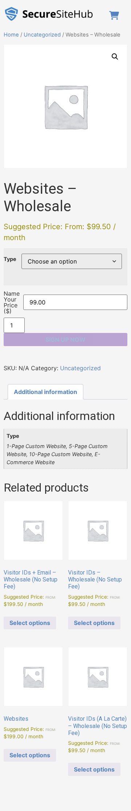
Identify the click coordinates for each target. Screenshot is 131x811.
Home (11, 34)
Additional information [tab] (45, 391)
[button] (115, 56)
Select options (29, 622)
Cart (115, 15)
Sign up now (65, 339)
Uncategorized (42, 34)
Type (10, 259)
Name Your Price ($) (12, 302)
